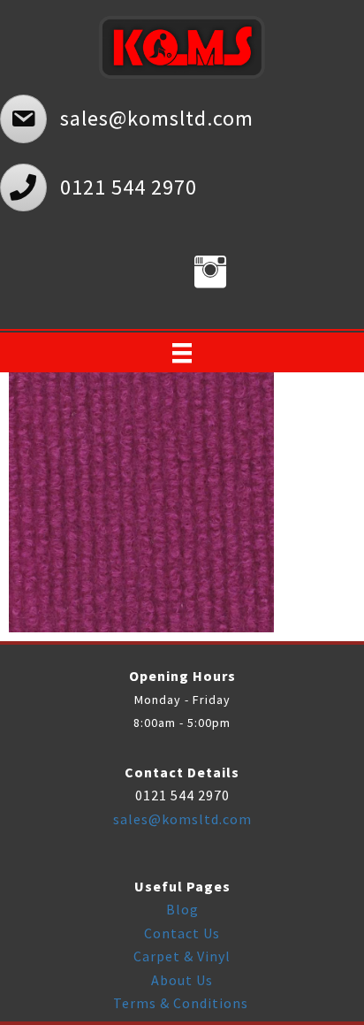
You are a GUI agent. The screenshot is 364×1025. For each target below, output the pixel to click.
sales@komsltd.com (182, 819)
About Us (182, 980)
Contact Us (182, 933)
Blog (182, 909)
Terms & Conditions (182, 1003)
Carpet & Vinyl (182, 956)
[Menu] (182, 352)
